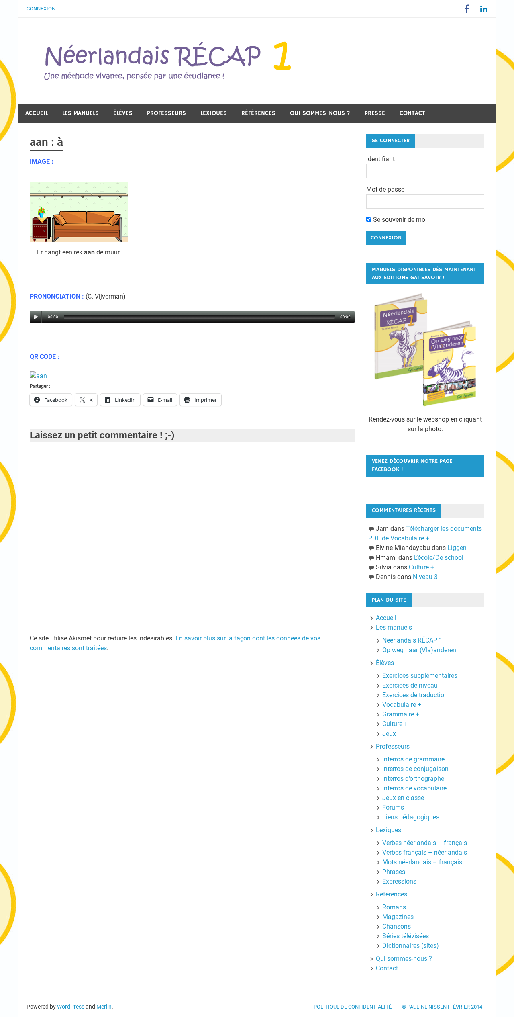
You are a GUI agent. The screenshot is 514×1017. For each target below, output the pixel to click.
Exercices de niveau (410, 685)
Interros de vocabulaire (414, 788)
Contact (412, 113)
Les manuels (80, 113)
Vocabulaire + (401, 704)
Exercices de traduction (415, 695)
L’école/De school (438, 557)
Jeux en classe (403, 798)
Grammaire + (400, 714)
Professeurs (166, 113)
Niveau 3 (425, 577)
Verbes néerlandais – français (424, 843)
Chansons (396, 926)
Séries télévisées (405, 936)
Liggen (457, 548)
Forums (393, 807)
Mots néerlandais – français (422, 862)
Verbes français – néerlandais (424, 852)
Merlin (104, 1006)
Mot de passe (385, 189)
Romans (394, 907)
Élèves (123, 113)
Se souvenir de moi (399, 219)
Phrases (393, 872)
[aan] (38, 376)
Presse (375, 113)
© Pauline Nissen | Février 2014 (442, 1007)
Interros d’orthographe (413, 778)
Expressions (399, 881)
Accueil (36, 113)
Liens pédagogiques (410, 817)
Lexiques (213, 113)
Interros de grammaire (413, 759)
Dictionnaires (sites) (410, 945)
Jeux (389, 733)
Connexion (41, 9)
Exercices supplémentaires (419, 675)
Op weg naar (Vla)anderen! (420, 650)
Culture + (421, 567)
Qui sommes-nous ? (320, 113)
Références (258, 113)
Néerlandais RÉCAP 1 (412, 640)
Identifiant (380, 159)
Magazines (398, 917)
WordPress (70, 1006)
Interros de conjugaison (415, 769)
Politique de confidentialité (353, 1007)
